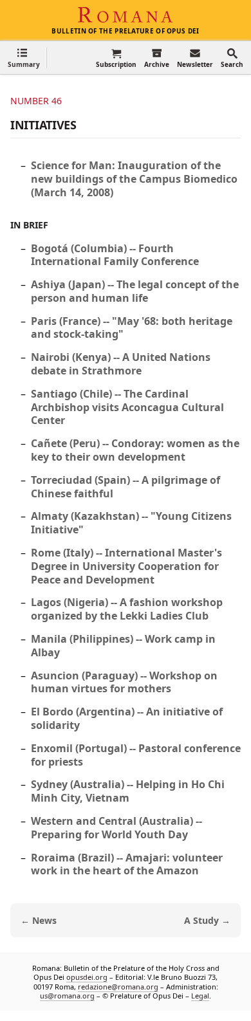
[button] (24, 57)
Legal (200, 995)
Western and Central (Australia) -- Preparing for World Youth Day (116, 828)
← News (39, 920)
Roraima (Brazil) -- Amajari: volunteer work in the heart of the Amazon (127, 864)
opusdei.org (86, 977)
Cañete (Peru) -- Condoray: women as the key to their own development (135, 450)
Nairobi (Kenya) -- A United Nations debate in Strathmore (120, 364)
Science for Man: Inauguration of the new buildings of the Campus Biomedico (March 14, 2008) (134, 178)
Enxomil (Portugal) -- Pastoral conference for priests (136, 755)
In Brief (29, 225)
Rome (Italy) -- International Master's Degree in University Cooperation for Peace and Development (126, 566)
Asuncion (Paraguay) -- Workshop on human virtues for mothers (124, 682)
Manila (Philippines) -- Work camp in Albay (123, 645)
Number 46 (36, 101)
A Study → (207, 920)
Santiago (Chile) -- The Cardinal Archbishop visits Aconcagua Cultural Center (127, 407)
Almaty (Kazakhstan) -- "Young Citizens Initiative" (131, 523)
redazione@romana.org (118, 986)
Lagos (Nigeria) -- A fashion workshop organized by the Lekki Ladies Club (127, 609)
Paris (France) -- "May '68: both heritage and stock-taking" (131, 328)
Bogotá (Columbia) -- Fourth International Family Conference (115, 255)
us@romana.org (67, 995)
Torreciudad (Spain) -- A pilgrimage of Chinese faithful (125, 487)
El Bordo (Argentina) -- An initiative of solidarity (127, 718)
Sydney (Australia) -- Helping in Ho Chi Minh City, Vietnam (128, 791)
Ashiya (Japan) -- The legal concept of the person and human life (135, 291)
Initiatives (43, 125)
